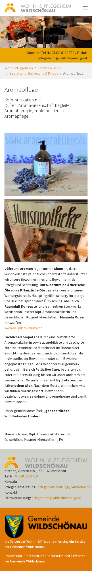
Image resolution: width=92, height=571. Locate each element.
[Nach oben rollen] (82, 561)
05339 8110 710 (63, 52)
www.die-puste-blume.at (23, 328)
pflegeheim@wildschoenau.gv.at (63, 58)
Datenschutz (34, 555)
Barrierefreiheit (58, 555)
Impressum (13, 555)
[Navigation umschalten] (85, 8)
